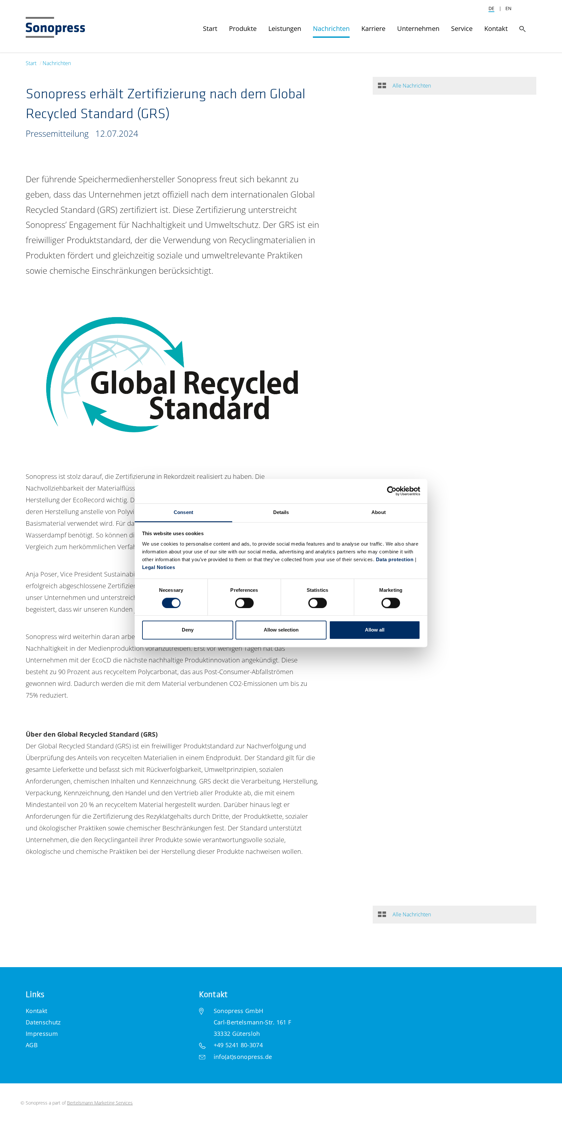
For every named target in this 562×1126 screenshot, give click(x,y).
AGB (32, 1045)
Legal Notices (158, 567)
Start (31, 63)
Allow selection (281, 630)
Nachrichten (57, 63)
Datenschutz (43, 1022)
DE (491, 8)
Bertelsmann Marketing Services (100, 1103)
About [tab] (378, 512)
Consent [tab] (183, 512)
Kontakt (36, 1010)
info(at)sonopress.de (243, 1056)
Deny (188, 630)
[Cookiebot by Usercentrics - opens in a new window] (391, 491)
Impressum (42, 1033)
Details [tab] (281, 512)
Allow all (374, 630)
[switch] (244, 603)
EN (508, 8)
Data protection (395, 559)
